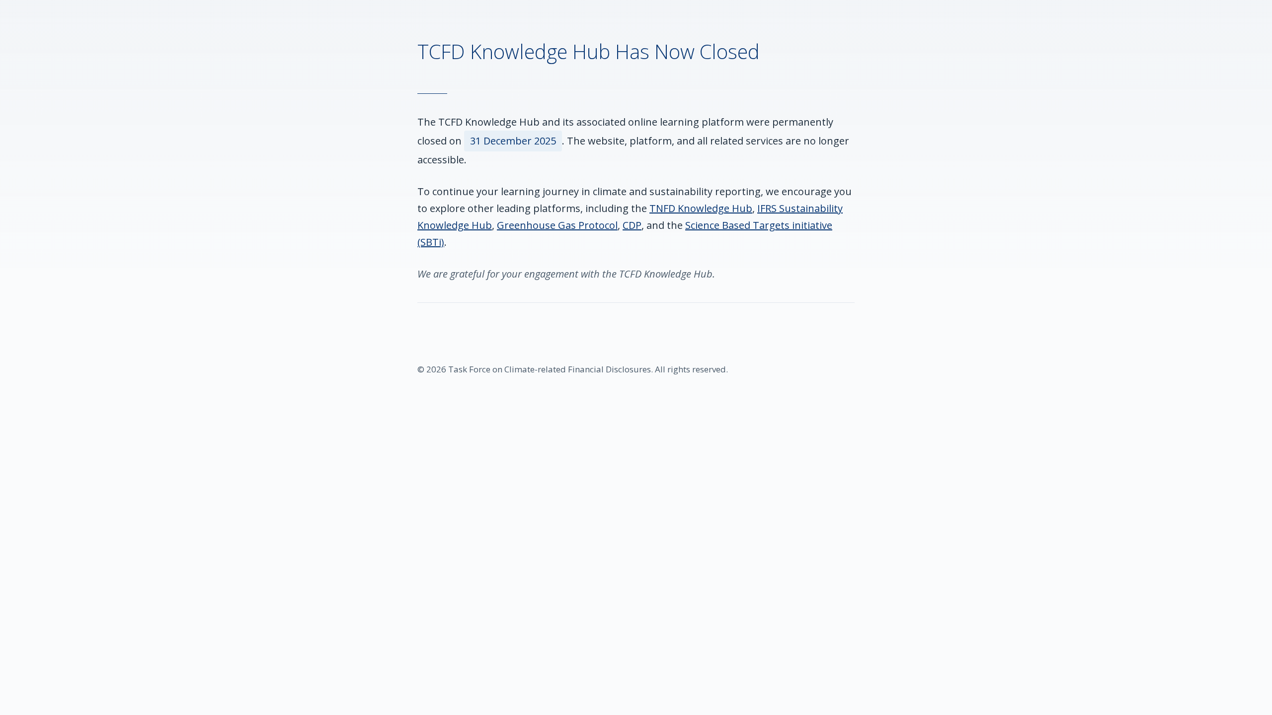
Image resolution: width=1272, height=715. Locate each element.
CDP (632, 225)
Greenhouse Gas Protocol (557, 225)
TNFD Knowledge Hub (700, 208)
